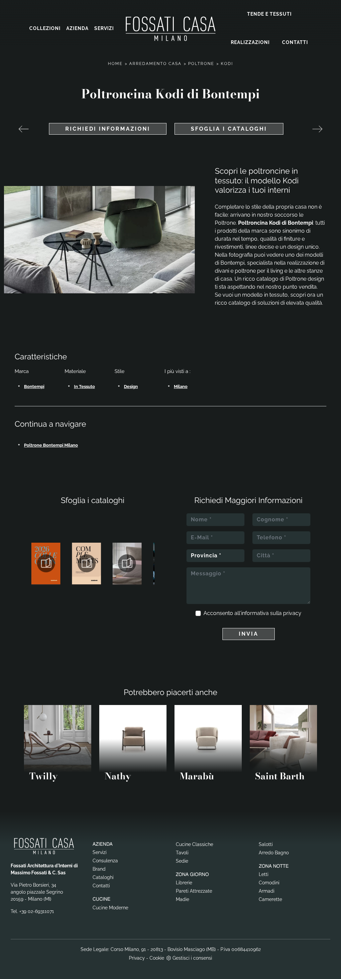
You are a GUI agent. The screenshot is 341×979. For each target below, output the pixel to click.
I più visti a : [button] (177, 371)
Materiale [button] (75, 371)
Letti (263, 874)
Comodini (269, 882)
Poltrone (201, 63)
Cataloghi (103, 877)
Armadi (266, 891)
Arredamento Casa (155, 63)
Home (115, 63)
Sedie (182, 861)
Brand (99, 869)
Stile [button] (120, 371)
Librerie (184, 882)
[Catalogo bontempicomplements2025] (86, 563)
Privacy (137, 958)
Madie (182, 899)
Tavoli (182, 852)
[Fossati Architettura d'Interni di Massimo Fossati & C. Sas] (170, 28)
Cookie (157, 958)
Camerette (270, 899)
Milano (180, 386)
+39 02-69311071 (36, 911)
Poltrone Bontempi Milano (51, 445)
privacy (292, 613)
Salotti (266, 844)
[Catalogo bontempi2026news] (46, 563)
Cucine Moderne (110, 907)
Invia (248, 634)
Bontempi (34, 386)
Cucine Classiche (194, 844)
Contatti (295, 42)
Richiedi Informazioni (107, 129)
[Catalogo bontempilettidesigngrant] (127, 563)
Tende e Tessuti (269, 14)
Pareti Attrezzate (194, 891)
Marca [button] (22, 371)
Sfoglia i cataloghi (229, 129)
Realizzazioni (250, 42)
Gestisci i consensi (192, 958)
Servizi (104, 28)
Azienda (77, 28)
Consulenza (105, 860)
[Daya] (24, 129)
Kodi (227, 63)
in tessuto (84, 386)
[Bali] (317, 129)
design (131, 386)
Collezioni (45, 28)
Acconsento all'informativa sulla (252, 613)
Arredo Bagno (274, 852)
